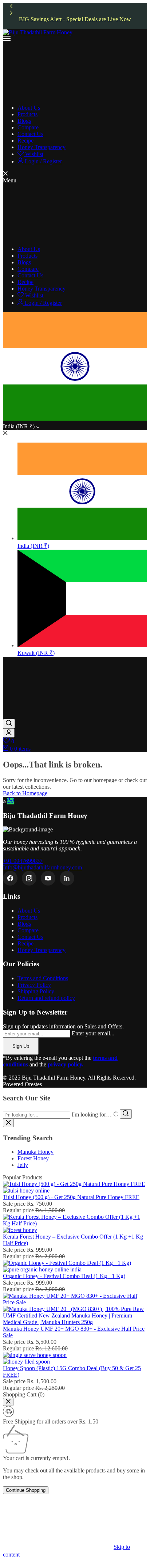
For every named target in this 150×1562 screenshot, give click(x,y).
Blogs (24, 924)
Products (27, 917)
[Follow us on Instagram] (29, 878)
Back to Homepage (25, 793)
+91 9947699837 (23, 861)
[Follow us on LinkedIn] (67, 878)
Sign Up (20, 1046)
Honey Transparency (41, 950)
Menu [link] (9, 180)
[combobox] (36, 1115)
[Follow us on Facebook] (10, 878)
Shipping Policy (35, 991)
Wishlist (33, 154)
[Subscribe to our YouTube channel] (48, 878)
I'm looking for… (92, 1114)
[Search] (9, 723)
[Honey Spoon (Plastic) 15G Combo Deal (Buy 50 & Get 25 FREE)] (35, 1358)
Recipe (25, 943)
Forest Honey (33, 1158)
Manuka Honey (35, 1152)
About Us (28, 910)
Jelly (22, 1165)
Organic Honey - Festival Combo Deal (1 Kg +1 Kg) (64, 1276)
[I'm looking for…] (126, 1114)
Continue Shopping (26, 1490)
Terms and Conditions (42, 978)
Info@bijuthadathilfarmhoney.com (42, 867)
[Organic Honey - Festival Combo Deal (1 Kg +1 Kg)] (67, 1266)
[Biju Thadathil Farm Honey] (37, 32)
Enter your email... (93, 1033)
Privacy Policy (34, 985)
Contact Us (30, 937)
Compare (28, 930)
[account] (9, 733)
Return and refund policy (46, 998)
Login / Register (42, 161)
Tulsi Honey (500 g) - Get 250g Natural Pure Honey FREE (71, 1197)
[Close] (8, 1402)
